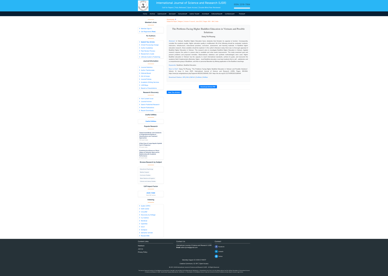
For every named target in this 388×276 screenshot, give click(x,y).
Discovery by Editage (148, 215)
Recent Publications (147, 107)
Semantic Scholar (147, 233)
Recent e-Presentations (149, 88)
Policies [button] (241, 14)
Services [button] (172, 14)
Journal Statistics (147, 67)
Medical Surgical (144, 172)
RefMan (205, 77)
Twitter (220, 256)
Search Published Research (150, 104)
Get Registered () (148, 31)
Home (145, 14)
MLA (187, 77)
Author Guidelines (147, 48)
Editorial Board (146, 73)
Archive (152, 14)
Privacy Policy (142, 252)
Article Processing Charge (150, 45)
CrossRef (144, 212)
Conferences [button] (229, 14)
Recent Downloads (147, 110)
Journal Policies (146, 79)
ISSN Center (145, 209)
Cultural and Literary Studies (148, 181)
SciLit (143, 227)
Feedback (141, 246)
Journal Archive (146, 101)
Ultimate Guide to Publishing (150, 57)
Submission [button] (161, 14)
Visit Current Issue (147, 98)
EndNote (199, 77)
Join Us (140, 249)
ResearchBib (145, 236)
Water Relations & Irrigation (147, 178)
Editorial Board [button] (216, 14)
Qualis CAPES (145, 206)
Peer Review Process (148, 51)
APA (184, 77)
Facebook (221, 246)
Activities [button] (205, 14)
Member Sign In (146, 28)
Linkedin (220, 251)
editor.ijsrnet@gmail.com (189, 247)
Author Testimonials (147, 70)
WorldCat (144, 221)
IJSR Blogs (144, 85)
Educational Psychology (146, 169)
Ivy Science (145, 218)
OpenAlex (144, 224)
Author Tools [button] (194, 14)
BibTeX (192, 77)
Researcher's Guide (147, 54)
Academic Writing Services (150, 82)
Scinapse (144, 230)
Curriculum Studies (145, 175)
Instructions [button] (182, 14)
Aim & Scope (145, 76)
